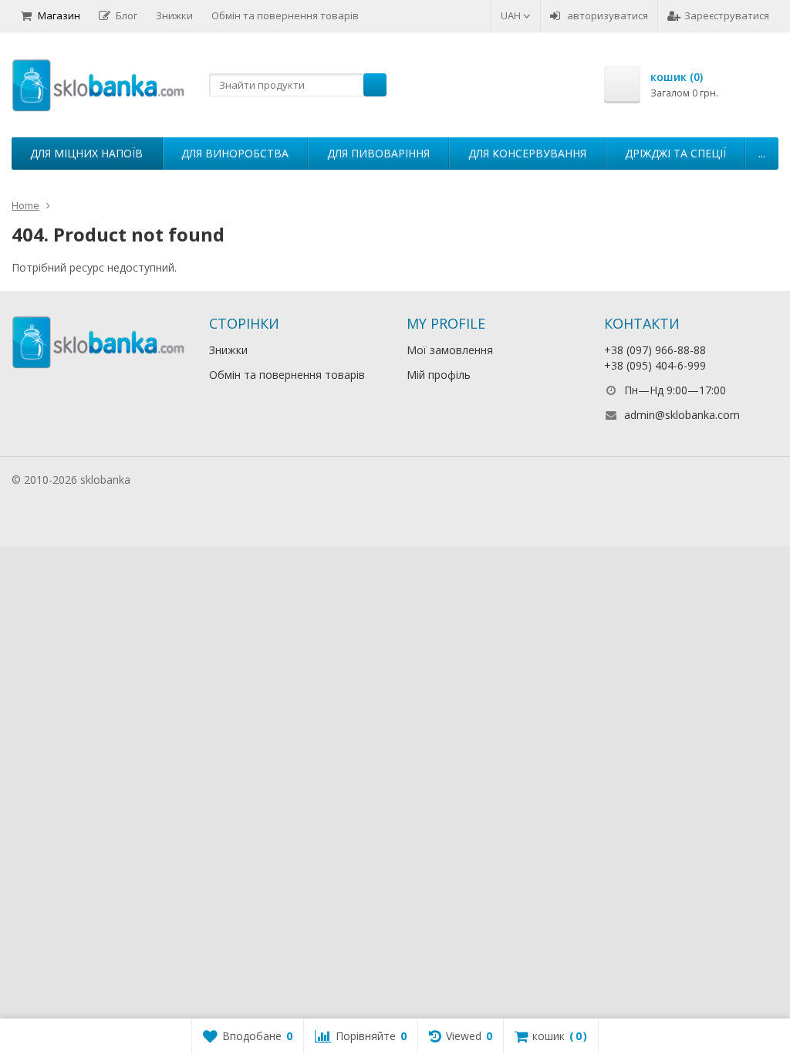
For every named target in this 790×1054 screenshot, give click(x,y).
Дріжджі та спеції (675, 153)
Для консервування (527, 153)
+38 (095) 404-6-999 (655, 365)
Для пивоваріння (378, 153)
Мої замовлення (450, 350)
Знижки (174, 15)
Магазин (59, 15)
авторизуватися (607, 15)
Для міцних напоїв (86, 153)
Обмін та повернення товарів (285, 15)
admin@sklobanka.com (682, 414)
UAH (512, 15)
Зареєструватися (726, 15)
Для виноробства (235, 153)
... (761, 153)
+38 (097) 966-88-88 (655, 350)
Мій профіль (439, 374)
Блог (126, 15)
